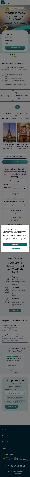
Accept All (15, 244)
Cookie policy (20, 239)
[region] (15, 238)
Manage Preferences (15, 248)
